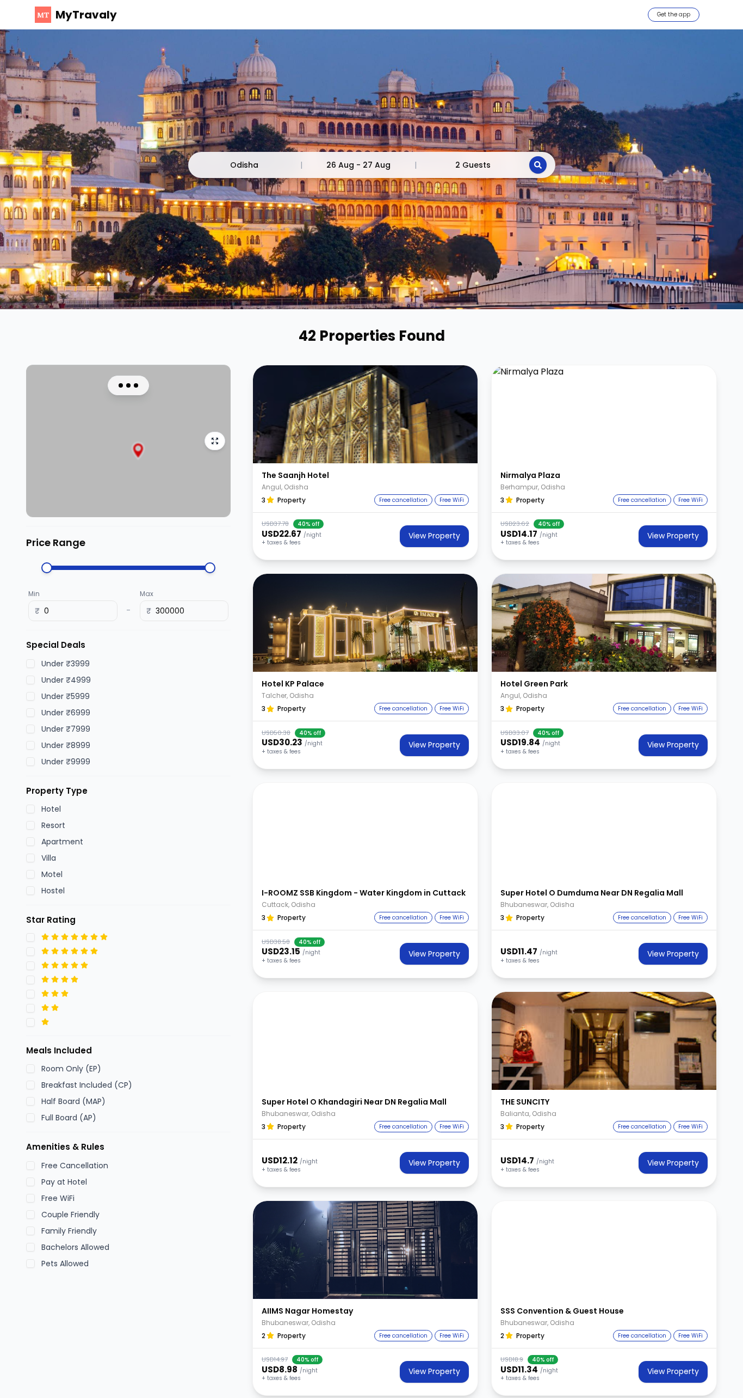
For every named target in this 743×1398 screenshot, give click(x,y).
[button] (365, 414)
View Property (434, 535)
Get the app (673, 14)
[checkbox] (30, 663)
